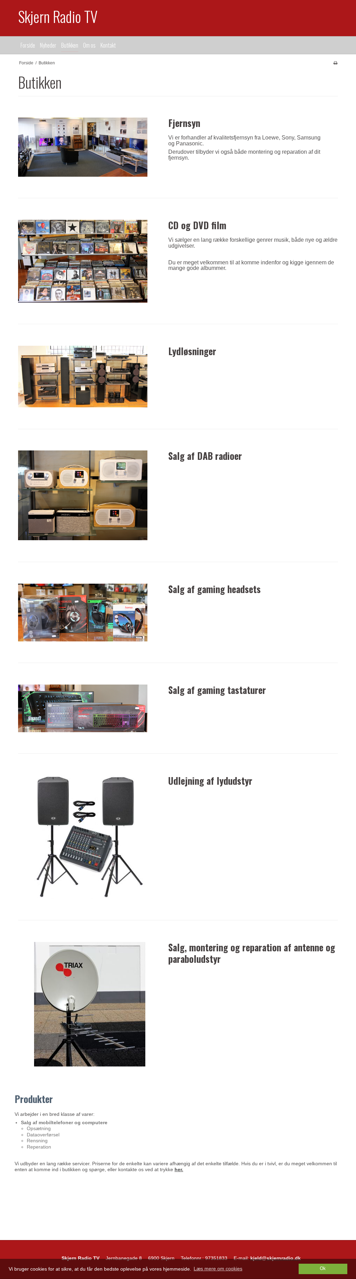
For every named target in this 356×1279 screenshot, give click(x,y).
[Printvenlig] (335, 63)
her (178, 1169)
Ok (323, 1268)
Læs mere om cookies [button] (218, 1268)
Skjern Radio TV (58, 16)
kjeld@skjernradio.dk (275, 1258)
